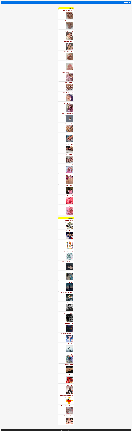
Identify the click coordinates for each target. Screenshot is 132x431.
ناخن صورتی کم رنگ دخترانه (68, 92)
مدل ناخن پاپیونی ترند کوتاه (68, 10)
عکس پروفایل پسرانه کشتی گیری (67, 230)
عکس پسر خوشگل (70, 302)
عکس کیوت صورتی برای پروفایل (67, 113)
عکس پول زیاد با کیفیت (69, 220)
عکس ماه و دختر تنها (69, 282)
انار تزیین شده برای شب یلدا (68, 374)
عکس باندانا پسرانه (69, 385)
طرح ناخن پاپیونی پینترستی (68, 41)
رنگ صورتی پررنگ (70, 195)
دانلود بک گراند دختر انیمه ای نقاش (66, 333)
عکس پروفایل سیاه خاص (68, 313)
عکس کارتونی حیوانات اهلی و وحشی (66, 395)
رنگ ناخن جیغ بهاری (69, 175)
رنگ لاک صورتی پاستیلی (69, 134)
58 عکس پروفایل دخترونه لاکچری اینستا (66, 344)
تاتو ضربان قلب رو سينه (69, 364)
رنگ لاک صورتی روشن (69, 82)
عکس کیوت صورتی (69, 185)
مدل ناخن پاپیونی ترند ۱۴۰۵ (68, 62)
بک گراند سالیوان (70, 272)
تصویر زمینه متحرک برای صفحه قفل (66, 405)
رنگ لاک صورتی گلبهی (69, 144)
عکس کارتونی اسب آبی (69, 241)
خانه (129, 2)
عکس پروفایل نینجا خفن (68, 323)
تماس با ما (126, 2)
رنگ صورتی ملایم (70, 206)
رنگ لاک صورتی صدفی (69, 154)
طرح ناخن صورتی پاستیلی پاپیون (67, 72)
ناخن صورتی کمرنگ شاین (68, 103)
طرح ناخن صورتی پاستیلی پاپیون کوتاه (66, 20)
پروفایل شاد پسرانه (70, 354)
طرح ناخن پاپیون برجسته (68, 51)
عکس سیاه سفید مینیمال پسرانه (67, 261)
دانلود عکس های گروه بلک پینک (67, 416)
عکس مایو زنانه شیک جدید (68, 251)
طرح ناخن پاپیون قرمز (69, 31)
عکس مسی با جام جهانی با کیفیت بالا (66, 292)
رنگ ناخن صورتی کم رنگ (68, 165)
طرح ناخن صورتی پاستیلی (68, 123)
